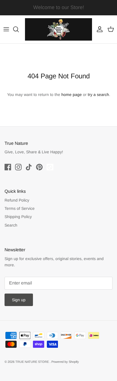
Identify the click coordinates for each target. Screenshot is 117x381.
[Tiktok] (29, 167)
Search (11, 225)
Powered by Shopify (65, 361)
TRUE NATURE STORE (32, 361)
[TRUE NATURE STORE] (58, 29)
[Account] (98, 29)
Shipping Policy (18, 216)
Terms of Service (20, 208)
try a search (98, 94)
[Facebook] (8, 167)
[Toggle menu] (6, 29)
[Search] (18, 29)
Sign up (19, 300)
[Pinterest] (39, 167)
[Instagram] (18, 167)
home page (71, 94)
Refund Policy (17, 200)
